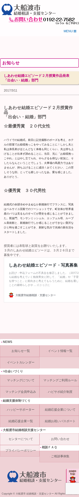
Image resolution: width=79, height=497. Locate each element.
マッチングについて (21, 380)
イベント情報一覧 (60, 351)
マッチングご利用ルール (60, 380)
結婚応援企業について (60, 409)
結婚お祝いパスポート (60, 421)
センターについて (20, 439)
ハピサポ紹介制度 (60, 391)
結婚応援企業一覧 (20, 421)
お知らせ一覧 (21, 351)
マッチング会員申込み (20, 391)
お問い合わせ (60, 439)
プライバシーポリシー (20, 450)
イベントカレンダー (21, 362)
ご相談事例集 (60, 456)
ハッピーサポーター (21, 409)
